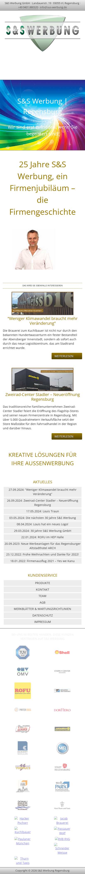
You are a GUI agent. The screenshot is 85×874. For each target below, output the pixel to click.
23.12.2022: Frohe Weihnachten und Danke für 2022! (42, 554)
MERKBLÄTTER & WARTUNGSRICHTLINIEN (42, 609)
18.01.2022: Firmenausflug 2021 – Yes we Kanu (42, 561)
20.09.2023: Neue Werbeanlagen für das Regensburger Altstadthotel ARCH (43, 546)
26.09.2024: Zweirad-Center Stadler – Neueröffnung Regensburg (42, 503)
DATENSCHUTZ (42, 615)
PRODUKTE (42, 583)
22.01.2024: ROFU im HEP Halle (42, 537)
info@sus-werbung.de (53, 7)
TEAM (42, 596)
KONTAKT (42, 589)
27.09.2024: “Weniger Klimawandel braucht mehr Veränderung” (43, 492)
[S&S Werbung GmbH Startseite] (42, 52)
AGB (42, 602)
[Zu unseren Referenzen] (23, 660)
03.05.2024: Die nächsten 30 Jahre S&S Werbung (42, 518)
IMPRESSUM (42, 622)
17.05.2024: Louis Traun (42, 511)
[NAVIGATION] (42, 65)
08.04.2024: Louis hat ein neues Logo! (42, 524)
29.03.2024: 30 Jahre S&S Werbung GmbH (42, 531)
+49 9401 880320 (28, 7)
